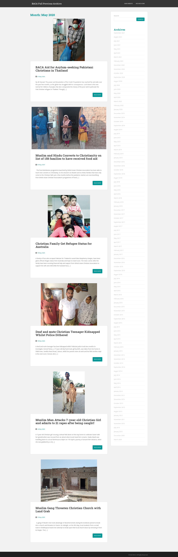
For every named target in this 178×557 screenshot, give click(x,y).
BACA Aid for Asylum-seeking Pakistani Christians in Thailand (64, 68)
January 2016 (118, 303)
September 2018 (119, 174)
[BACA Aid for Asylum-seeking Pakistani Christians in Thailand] (69, 40)
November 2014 (119, 359)
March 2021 (118, 57)
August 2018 (118, 178)
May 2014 (117, 383)
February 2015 (118, 347)
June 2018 (117, 186)
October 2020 (118, 73)
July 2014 (117, 375)
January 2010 (118, 431)
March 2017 (118, 246)
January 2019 (118, 158)
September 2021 (119, 33)
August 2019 (118, 130)
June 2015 (117, 331)
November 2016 (119, 262)
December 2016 (119, 258)
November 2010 (119, 423)
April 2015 (117, 339)
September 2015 (119, 319)
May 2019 (117, 142)
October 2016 (118, 266)
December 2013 (119, 395)
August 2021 (118, 37)
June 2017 (117, 234)
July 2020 (117, 85)
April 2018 (117, 194)
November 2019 (119, 117)
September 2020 (119, 77)
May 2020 (117, 93)
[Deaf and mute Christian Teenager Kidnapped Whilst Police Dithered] (69, 304)
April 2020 (117, 97)
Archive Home (140, 3)
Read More (97, 95)
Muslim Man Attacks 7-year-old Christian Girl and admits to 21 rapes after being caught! (68, 421)
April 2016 (117, 291)
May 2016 (117, 287)
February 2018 (118, 202)
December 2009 (119, 436)
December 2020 (119, 65)
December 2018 (119, 162)
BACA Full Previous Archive (47, 3)
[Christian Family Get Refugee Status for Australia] (69, 216)
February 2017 (118, 250)
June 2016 (117, 283)
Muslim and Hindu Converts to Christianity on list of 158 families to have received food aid (68, 157)
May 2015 (117, 335)
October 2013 (118, 403)
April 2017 (117, 242)
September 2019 (119, 125)
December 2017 (119, 210)
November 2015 (119, 311)
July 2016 (117, 278)
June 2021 (117, 45)
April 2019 (117, 146)
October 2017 (118, 218)
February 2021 (118, 61)
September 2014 (119, 367)
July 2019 (117, 134)
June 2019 (117, 138)
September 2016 (119, 270)
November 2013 (119, 399)
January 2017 (118, 254)
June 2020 (117, 89)
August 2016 (118, 274)
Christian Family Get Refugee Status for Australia (64, 245)
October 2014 (118, 363)
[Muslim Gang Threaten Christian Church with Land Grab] (69, 480)
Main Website (128, 3)
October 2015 (118, 315)
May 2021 (117, 49)
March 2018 (118, 198)
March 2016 (118, 295)
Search (116, 16)
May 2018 (117, 190)
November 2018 (119, 166)
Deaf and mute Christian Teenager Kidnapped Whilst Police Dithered (68, 333)
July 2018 (117, 182)
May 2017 (117, 238)
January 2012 (118, 415)
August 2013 (118, 411)
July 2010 (117, 427)
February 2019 (118, 154)
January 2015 (118, 351)
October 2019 (118, 121)
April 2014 (117, 387)
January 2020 (118, 109)
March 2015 (118, 343)
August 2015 (118, 323)
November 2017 (119, 214)
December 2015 (119, 307)
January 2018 (118, 206)
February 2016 (118, 299)
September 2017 (119, 222)
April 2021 (117, 53)
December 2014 (119, 355)
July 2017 (117, 230)
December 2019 (119, 113)
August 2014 (118, 371)
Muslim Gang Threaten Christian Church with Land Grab (68, 509)
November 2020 (119, 69)
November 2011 (119, 419)
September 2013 (119, 407)
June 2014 (117, 379)
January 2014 (118, 391)
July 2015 (117, 327)
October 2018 (118, 170)
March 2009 (118, 440)
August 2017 (118, 226)
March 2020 (118, 101)
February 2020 (118, 105)
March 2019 (118, 150)
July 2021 (117, 41)
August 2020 (118, 81)
